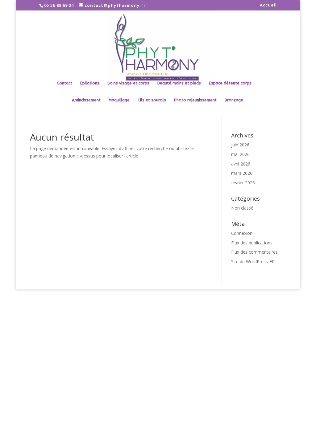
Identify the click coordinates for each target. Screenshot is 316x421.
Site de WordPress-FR (253, 261)
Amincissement (86, 100)
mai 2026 (240, 154)
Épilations (89, 83)
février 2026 (243, 183)
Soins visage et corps (128, 83)
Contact (64, 83)
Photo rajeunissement (195, 100)
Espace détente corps (230, 83)
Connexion (241, 233)
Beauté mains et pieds (179, 83)
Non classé (242, 208)
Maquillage (119, 100)
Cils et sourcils (152, 100)
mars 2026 (241, 173)
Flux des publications (251, 243)
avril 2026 (240, 164)
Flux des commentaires (254, 252)
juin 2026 (240, 145)
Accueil (268, 5)
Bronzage (234, 100)
